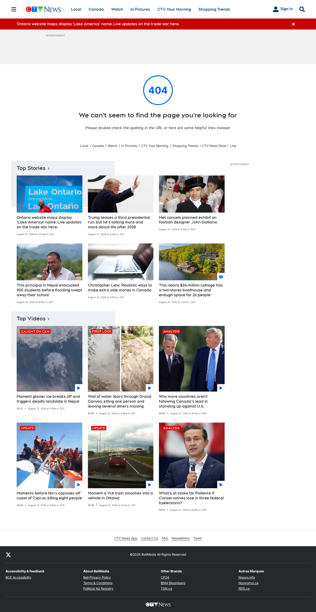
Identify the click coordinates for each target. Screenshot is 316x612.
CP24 (165, 577)
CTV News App (125, 538)
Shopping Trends (214, 9)
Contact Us (149, 538)
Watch (117, 9)
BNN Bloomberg (173, 583)
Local (76, 9)
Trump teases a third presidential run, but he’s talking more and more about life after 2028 (119, 222)
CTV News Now (214, 146)
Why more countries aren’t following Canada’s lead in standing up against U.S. (183, 401)
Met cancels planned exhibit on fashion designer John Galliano (188, 220)
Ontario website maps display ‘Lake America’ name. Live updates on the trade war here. (49, 222)
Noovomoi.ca (248, 583)
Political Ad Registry (98, 588)
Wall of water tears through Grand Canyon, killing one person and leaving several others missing (119, 401)
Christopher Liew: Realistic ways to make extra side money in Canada (120, 287)
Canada (96, 9)
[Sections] (14, 9)
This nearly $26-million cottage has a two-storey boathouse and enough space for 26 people (191, 290)
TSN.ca (166, 588)
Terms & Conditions (97, 583)
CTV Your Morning (174, 9)
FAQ (165, 538)
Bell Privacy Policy (97, 577)
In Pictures (140, 9)
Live (233, 146)
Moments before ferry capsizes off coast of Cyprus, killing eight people (49, 495)
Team (197, 538)
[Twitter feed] (8, 554)
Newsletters (181, 538)
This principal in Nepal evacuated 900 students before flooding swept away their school (49, 290)
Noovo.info (247, 577)
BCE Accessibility (18, 577)
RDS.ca (244, 588)
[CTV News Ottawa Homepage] (43, 9)
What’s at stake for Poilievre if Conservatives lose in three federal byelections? (191, 498)
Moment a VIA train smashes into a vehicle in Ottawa (120, 495)
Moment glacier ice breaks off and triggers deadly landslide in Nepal (48, 399)
